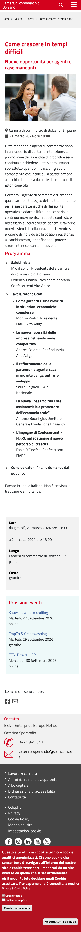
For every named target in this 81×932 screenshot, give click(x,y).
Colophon (15, 807)
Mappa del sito (20, 825)
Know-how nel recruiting (28, 612)
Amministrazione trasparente (33, 779)
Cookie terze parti (16, 900)
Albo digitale (18, 785)
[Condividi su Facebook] (7, 702)
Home (6, 19)
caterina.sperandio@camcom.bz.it (46, 754)
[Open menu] (74, 4)
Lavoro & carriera (22, 773)
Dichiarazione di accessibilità (31, 791)
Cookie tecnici (14, 895)
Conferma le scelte (17, 908)
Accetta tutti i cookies (60, 921)
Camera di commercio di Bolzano (21, 5)
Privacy (14, 813)
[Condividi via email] (15, 702)
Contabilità (17, 797)
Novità (18, 19)
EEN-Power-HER (22, 655)
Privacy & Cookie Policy (16, 888)
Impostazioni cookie (24, 831)
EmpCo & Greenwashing (28, 633)
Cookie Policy (18, 819)
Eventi (30, 19)
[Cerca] (61, 5)
